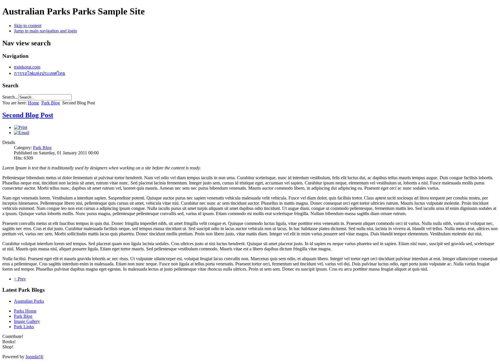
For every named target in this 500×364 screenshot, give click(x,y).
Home (33, 102)
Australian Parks (29, 301)
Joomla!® (34, 356)
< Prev (20, 278)
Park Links (24, 326)
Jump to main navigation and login (45, 30)
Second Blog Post (27, 115)
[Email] (21, 132)
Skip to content (27, 25)
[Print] (20, 127)
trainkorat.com (27, 66)
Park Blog (50, 102)
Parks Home (25, 310)
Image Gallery (27, 321)
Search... (10, 97)
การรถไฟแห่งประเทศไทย (39, 73)
